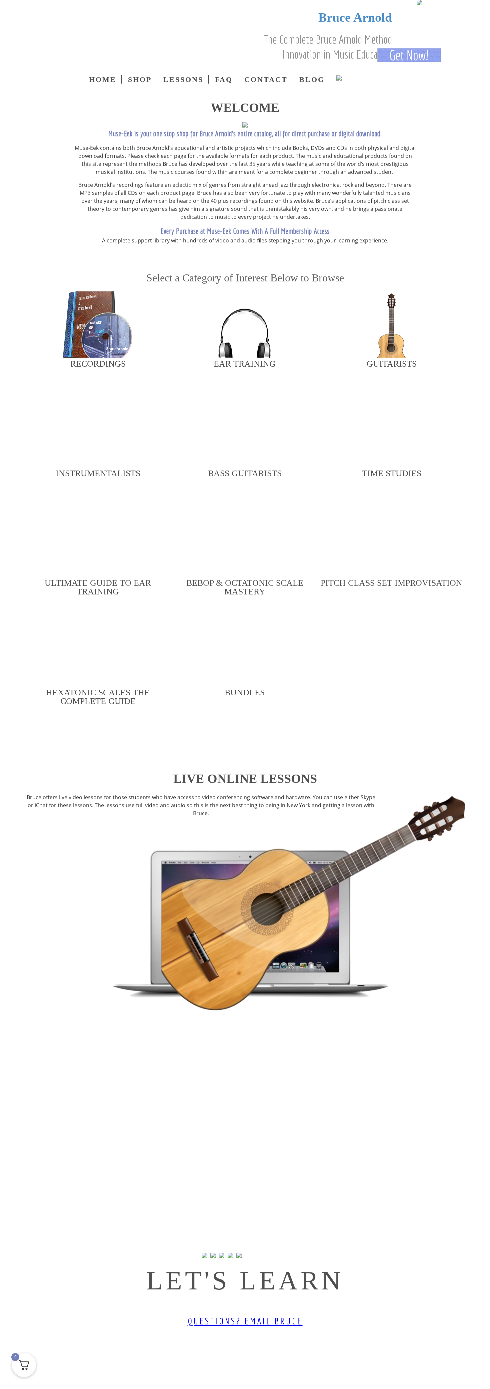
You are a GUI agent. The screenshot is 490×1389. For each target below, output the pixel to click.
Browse (98, 386)
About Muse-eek (194, 258)
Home (102, 79)
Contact (266, 79)
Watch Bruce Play (295, 258)
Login (37, 53)
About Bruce (244, 258)
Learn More (245, 1025)
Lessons (183, 79)
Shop (140, 79)
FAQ (224, 79)
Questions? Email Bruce (245, 1320)
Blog (312, 79)
